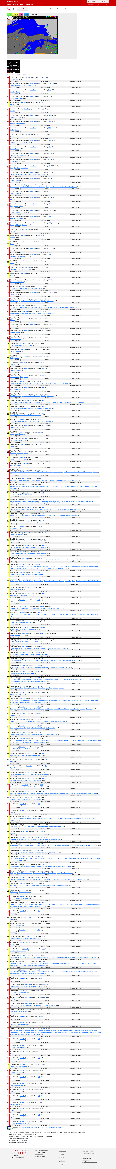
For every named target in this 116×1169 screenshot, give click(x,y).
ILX (39, 1022)
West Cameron (49, 709)
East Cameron (40, 709)
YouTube (62, 1161)
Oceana (23, 799)
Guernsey (12, 913)
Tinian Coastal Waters (55, 827)
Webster (27, 846)
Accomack (13, 231)
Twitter (62, 1154)
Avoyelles (82, 709)
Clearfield (12, 111)
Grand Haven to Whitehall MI (18, 818)
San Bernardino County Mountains (36, 681)
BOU (49, 248)
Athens (26, 377)
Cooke (12, 839)
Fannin (40, 879)
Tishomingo (17, 161)
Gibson (12, 980)
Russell (19, 389)
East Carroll (61, 721)
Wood (48, 858)
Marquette (16, 768)
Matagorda (74, 972)
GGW (42, 606)
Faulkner (17, 688)
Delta (30, 879)
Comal (46, 957)
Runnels (46, 581)
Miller (39, 852)
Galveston (34, 972)
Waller (30, 974)
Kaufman (39, 873)
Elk (11, 282)
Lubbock (46, 667)
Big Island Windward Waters (18, 793)
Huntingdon (13, 123)
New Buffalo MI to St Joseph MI (19, 774)
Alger (11, 768)
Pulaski (12, 193)
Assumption (60, 740)
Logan (18, 568)
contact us (90, 5)
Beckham (42, 568)
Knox (14, 574)
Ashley (16, 715)
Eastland (49, 879)
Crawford (12, 1072)
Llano (15, 957)
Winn (81, 846)
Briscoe (65, 667)
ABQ (39, 236)
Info (37, 9)
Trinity (22, 974)
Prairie (20, 98)
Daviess (23, 993)
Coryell (54, 879)
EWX (38, 343)
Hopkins (22, 879)
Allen (11, 709)
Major (59, 568)
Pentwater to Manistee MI (81, 818)
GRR (46, 797)
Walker (68, 972)
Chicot (12, 715)
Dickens (12, 149)
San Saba (37, 581)
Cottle (32, 667)
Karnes (94, 957)
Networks (43, 9)
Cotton (17, 566)
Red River (52, 846)
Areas (24, 9)
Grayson (35, 879)
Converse (18, 117)
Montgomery (40, 974)
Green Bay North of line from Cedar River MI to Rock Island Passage (62, 509)
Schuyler (20, 1024)
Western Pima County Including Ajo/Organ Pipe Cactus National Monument (31, 1031)
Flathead (17, 180)
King (20, 667)
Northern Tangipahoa (31, 742)
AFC (38, 381)
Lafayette (23, 709)
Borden (26, 602)
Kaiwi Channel (57, 793)
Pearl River (13, 749)
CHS (43, 369)
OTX (41, 464)
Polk (57, 972)
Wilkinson (32, 749)
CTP (43, 77)
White (11, 98)
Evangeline (17, 709)
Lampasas (79, 879)
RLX (49, 172)
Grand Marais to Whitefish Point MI (19, 547)
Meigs (21, 377)
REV (42, 621)
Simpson (76, 700)
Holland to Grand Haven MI (34, 818)
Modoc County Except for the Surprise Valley (22, 480)
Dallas (32, 728)
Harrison (12, 174)
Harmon (12, 566)
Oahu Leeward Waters (46, 793)
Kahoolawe (40, 421)
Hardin (12, 155)
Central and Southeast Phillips (41, 608)
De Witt (57, 957)
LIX (38, 739)
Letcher (23, 168)
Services (59, 9)
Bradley (16, 728)
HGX (38, 970)
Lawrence (34, 702)
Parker (58, 873)
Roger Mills (49, 568)
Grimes (22, 972)
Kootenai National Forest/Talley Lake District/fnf (23, 313)
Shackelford (68, 581)
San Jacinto (62, 972)
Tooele (18, 92)
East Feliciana (41, 742)
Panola (12, 225)
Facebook (63, 1151)
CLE (39, 432)
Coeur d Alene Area (24, 885)
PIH (41, 558)
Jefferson (12, 320)
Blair (11, 79)
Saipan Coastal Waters (41, 827)
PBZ (43, 318)
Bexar (11, 957)
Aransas (32, 654)
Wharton (12, 974)
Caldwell (89, 846)
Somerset (12, 332)
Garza (16, 667)
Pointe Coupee (20, 742)
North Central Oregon (67, 614)
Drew (11, 728)
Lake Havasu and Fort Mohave (18, 1012)
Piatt (11, 1053)
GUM (43, 825)
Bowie (98, 858)
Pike (18, 168)
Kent (36, 667)
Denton (19, 694)
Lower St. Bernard (22, 740)
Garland (16, 206)
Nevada (22, 852)
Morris (94, 858)
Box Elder (12, 92)
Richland (40, 721)
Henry (11, 218)
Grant (50, 688)
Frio (16, 345)
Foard (29, 574)
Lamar (44, 879)
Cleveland (83, 566)
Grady (65, 566)
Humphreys (22, 700)
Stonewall (41, 667)
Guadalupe (83, 957)
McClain (89, 566)
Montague (17, 839)
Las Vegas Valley (15, 999)
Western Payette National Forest (55, 648)
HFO (39, 419)
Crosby (17, 149)
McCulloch (30, 581)
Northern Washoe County (17, 635)
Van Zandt (17, 879)
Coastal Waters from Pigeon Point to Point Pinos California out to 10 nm (68, 402)
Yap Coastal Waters (15, 925)
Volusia (12, 136)
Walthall (19, 749)
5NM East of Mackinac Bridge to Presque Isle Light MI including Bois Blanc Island (33, 486)
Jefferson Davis (42, 702)
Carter (34, 566)
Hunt (27, 879)
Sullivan (16, 1079)
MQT (43, 507)
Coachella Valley (14, 986)
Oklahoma (95, 566)
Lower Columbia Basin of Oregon (19, 614)
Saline (20, 206)
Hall (69, 667)
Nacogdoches (33, 858)
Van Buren (38, 799)
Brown (25, 581)
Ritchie (43, 174)
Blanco (12, 345)
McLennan (46, 839)
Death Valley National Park (17, 1005)
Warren (12, 702)
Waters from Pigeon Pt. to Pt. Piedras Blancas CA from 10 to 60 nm (28, 402)
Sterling (12, 581)
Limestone (23, 839)
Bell (84, 879)
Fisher (20, 581)
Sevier (55, 852)
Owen (16, 1041)
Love (31, 566)
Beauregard (89, 709)
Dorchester (20, 453)
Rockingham (13, 269)
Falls (41, 839)
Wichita (19, 574)
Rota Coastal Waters (16, 827)
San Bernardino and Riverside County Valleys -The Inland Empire (28, 680)
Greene (29, 269)
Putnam (23, 85)
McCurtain (13, 932)
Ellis (15, 873)
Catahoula (24, 721)
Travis (34, 957)
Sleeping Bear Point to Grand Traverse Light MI (23, 501)
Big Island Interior (15, 421)
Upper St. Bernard (33, 740)
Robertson (33, 839)
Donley (20, 673)
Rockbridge (13, 256)
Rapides (76, 709)
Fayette (17, 358)
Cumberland (29, 85)
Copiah (81, 700)
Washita (63, 568)
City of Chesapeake (24, 301)
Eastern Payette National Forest (37, 648)
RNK (49, 217)
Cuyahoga (22, 434)
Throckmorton (80, 581)
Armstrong (26, 673)
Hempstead (28, 852)
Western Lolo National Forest (45, 313)
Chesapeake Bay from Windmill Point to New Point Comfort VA (27, 187)
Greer (61, 566)
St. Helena (94, 740)
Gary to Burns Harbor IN (35, 755)
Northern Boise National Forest (18, 648)
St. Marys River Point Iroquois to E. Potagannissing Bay (61, 516)
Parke (21, 1117)
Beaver (16, 440)
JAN (38, 699)
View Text (26, 77)
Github (62, 1157)
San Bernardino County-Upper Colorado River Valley (40, 1005)
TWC (44, 1029)
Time (21, 14)
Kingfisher (23, 568)
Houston (16, 972)
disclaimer (99, 5)
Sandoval (12, 237)
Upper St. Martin (30, 709)
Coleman (61, 581)
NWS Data (52, 9)
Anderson (18, 1066)
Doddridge (23, 174)
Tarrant (54, 873)
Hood (34, 873)
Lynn (51, 667)
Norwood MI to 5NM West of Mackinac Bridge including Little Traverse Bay (40, 503)
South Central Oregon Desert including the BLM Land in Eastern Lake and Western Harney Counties (70, 472)
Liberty (12, 972)
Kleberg (17, 654)
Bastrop (38, 957)
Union (42, 846)
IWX (43, 772)
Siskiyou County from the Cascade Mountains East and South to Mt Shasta (56, 480)
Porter (11, 761)
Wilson (89, 957)
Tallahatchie (18, 225)
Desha (48, 728)
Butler (11, 440)
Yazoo (12, 700)
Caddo (69, 566)
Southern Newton (15, 734)
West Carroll (54, 721)
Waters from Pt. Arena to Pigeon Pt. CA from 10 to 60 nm (25, 415)
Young (18, 873)
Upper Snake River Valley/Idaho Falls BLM (46, 560)
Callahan (55, 581)
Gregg (65, 858)
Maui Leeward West (30, 421)
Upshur (53, 858)
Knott (26, 168)
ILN (39, 942)
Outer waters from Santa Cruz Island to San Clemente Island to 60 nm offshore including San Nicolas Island (40, 963)
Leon (28, 839)
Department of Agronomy (18, 1157)
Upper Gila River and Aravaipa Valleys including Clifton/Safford (70, 1031)
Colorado (85, 972)
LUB (49, 147)
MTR (43, 400)
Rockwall (44, 873)
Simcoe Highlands (41, 554)
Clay (11, 574)
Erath (11, 873)
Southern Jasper (25, 734)
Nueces (45, 654)
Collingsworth (14, 673)
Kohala (22, 421)
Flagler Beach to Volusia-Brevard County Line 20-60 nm (57, 307)
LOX (43, 539)
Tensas (18, 721)
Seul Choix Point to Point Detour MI (20, 595)
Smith (61, 858)
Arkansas (61, 688)
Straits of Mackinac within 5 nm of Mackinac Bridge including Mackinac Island (31, 522)
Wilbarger (24, 574)
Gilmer (33, 174)
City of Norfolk (14, 301)
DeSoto (12, 351)
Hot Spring (45, 688)
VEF (44, 997)
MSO (49, 179)
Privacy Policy (86, 1160)
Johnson (12, 104)
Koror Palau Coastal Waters (18, 951)
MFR (41, 470)
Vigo (11, 1110)
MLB (43, 134)
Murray (74, 566)
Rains (11, 879)
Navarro (12, 1066)
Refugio (27, 654)
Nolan (16, 581)
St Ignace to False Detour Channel (19, 495)
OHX (49, 83)
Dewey (37, 568)
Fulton (17, 130)
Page (24, 269)
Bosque (51, 839)
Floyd (11, 168)
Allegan (28, 799)
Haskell (86, 581)
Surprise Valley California (31, 642)
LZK (49, 96)
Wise (23, 694)
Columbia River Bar (15, 589)
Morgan (25, 1024)
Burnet (26, 957)
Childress (60, 667)
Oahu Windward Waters (33, 793)
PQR (43, 587)
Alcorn (12, 161)
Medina (25, 345)
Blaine (28, 568)
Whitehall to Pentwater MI (66, 818)
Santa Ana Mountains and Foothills (89, 680)
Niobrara (12, 117)
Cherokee (76, 858)
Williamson (21, 957)
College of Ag (15, 1155)
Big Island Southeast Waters (63, 866)
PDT (39, 526)
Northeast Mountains (24, 892)
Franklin (16, 218)
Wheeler (31, 673)
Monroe (12, 1041)
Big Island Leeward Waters (27, 866)
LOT (43, 753)
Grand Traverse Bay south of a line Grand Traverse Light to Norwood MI (57, 501)
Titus (84, 858)
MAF (38, 600)
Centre (18, 142)
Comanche (52, 566)
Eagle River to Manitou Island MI (19, 661)
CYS (49, 115)
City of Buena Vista (22, 256)
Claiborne (86, 700)
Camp (20, 860)
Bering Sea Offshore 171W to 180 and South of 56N (24, 383)
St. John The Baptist (44, 740)
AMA (38, 671)
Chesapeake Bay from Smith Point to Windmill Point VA (61, 187)
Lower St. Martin (58, 709)
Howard (17, 602)
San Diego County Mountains (18, 681)
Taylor (51, 581)
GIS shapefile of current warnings (28, 1127)
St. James (53, 740)
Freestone (57, 839)
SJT (38, 579)
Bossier (22, 846)
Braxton (17, 174)
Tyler (16, 535)
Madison (20, 269)
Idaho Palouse (14, 885)
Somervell (29, 873)
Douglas (18, 459)
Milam (58, 879)
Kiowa (57, 566)
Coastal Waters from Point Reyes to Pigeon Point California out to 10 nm (30, 904)
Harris (26, 974)
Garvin (78, 566)
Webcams (67, 9)
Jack (11, 694)
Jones (73, 581)
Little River (45, 852)
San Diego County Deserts (35, 986)
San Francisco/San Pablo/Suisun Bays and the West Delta (34, 408)
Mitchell (12, 602)
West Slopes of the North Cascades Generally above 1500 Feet (27, 787)
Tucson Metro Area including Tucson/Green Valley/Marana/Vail (74, 1032)
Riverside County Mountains (55, 680)
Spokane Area (14, 892)
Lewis (28, 174)
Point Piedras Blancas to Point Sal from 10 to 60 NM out (25, 938)
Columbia (12, 852)
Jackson (16, 377)
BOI (41, 646)
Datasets (31, 9)
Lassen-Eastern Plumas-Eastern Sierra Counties (23, 629)
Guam (11, 833)
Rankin (92, 700)
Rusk (81, 858)
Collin (15, 694)
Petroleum (13, 608)
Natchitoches (75, 846)
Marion (51, 700)
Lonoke (16, 98)
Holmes (16, 700)
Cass (16, 860)
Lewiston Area (47, 885)
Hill (38, 839)
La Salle (95, 846)
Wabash (18, 806)
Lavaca (61, 957)
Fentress (17, 85)
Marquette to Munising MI (17, 780)
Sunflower (41, 700)
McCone (57, 608)
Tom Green (97, 581)
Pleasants (20, 535)
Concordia (13, 721)
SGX (38, 678)
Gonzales (51, 957)
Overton (12, 85)
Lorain (16, 434)
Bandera (19, 345)
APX (43, 484)
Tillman (27, 566)
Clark (28, 728)
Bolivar (46, 700)
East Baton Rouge (69, 740)
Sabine (69, 846)
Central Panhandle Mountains (59, 885)
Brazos (96, 972)
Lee (42, 957)
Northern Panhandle (36, 885)
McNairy (16, 155)
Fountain (12, 1123)
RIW (39, 102)
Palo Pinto (64, 873)
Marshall (17, 351)
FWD (38, 692)
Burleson (91, 972)
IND (39, 804)
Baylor (44, 574)
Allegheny (21, 440)
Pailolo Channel (14, 866)
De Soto (47, 846)
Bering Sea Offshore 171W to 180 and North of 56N (54, 383)
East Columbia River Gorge (37, 614)
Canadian (13, 568)
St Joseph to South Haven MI (51, 818)
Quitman (24, 225)
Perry (15, 168)
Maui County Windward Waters (71, 793)
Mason (18, 799)
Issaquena (28, 702)
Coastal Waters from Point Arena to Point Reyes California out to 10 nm (71, 904)
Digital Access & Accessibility (90, 1162)
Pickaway (12, 944)
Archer (40, 574)
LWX (43, 267)
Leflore (35, 700)
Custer (32, 568)
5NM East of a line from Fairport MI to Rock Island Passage (26, 509)
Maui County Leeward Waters (88, 793)
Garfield (55, 568)
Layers (9, 14)
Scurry (22, 602)
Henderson (24, 1066)
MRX (43, 388)
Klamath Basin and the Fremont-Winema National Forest (26, 472)
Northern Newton (35, 734)
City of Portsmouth (35, 301)
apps (106, 5)
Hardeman (23, 155)
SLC (49, 90)
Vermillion (16, 1117)
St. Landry (66, 709)
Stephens (45, 566)
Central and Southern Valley (24, 608)
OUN (38, 564)
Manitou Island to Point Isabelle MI (38, 661)
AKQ (40, 185)
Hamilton (73, 879)
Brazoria (40, 972)
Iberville (88, 740)
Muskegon (13, 799)
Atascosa (77, 957)
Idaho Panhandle (15, 465)
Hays (30, 957)
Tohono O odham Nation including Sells (45, 1032)
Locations (15, 14)
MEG (49, 153)
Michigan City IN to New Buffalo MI (38, 774)
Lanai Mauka (47, 421)
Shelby (12, 358)
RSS (61, 1164)
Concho (91, 581)
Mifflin (22, 123)
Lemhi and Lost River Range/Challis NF (69, 560)
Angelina (21, 858)
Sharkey (22, 702)
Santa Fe (12, 364)
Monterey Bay (14, 408)
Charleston (13, 370)
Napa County (23, 986)
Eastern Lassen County (16, 642)
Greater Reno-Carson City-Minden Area (21, 623)
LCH (38, 707)
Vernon (72, 709)
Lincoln (12, 180)
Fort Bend (52, 972)
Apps (19, 9)
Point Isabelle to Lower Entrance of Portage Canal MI (63, 661)
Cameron (15, 282)
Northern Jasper (44, 734)
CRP (38, 652)
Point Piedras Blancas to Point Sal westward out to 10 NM (26, 541)
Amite (26, 749)
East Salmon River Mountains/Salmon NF (21, 560)
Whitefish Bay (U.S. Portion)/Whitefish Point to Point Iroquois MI (27, 516)
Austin (34, 974)
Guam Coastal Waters (28, 827)
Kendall (30, 345)
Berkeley (19, 370)
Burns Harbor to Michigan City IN (19, 755)
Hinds (96, 700)
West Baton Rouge (80, 740)
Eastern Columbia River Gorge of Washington (23, 554)
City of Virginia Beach (47, 301)
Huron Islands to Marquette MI (33, 780)
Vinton (12, 377)
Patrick (21, 218)
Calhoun (37, 174)
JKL (49, 166)
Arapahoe (13, 459)
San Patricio (39, 654)
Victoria (12, 654)
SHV (38, 844)
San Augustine (14, 858)
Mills (69, 879)
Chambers (46, 972)
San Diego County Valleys (71, 680)
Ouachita (52, 728)
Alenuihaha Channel (41, 866)
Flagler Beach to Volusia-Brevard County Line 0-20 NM (25, 288)
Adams (65, 700)
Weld (11, 250)
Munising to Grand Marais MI (38, 547)
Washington (13, 389)
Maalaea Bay (51, 866)
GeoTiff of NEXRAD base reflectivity (52, 1127)
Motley (55, 667)
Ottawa (33, 799)
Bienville (58, 846)
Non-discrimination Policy (89, 1158)
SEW (41, 785)
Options (26, 14)
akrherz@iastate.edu (40, 1156)
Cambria (15, 79)
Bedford (12, 130)
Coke (41, 581)
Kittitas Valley (14, 528)
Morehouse (47, 721)
